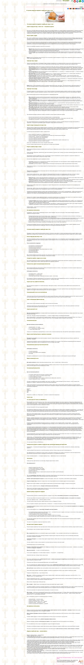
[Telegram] (81, 8)
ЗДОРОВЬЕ (45, 3)
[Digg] (73, 8)
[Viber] (78, 8)
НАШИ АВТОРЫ (63, 3)
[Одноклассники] (69, 8)
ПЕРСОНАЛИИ (51, 3)
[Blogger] (72, 8)
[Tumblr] (77, 8)
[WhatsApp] (80, 8)
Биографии (67, 0)
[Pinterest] (83, 8)
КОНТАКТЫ (57, 3)
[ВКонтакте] (68, 8)
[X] (70, 8)
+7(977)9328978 (59, 0)
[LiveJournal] (76, 8)
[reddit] (74, 8)
